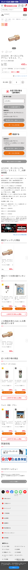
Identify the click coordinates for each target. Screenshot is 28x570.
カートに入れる (14, 125)
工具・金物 (8, 19)
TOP (2, 19)
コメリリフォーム (20, 546)
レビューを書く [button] (14, 481)
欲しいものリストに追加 (14, 161)
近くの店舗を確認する (14, 107)
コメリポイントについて (21, 76)
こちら (16, 564)
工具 (13, 19)
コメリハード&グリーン (8, 556)
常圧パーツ (7, 20)
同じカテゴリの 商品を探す (20, 234)
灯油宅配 (18, 552)
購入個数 (5, 82)
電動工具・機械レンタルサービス (20, 560)
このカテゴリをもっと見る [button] (14, 314)
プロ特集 (6, 559)
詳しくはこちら (23, 1)
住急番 (18, 549)
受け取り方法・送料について (14, 120)
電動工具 (18, 19)
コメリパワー (19, 555)
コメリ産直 (6, 546)
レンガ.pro (6, 549)
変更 (25, 15)
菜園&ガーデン (7, 552)
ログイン (17, 475)
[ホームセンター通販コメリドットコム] (10, 6)
